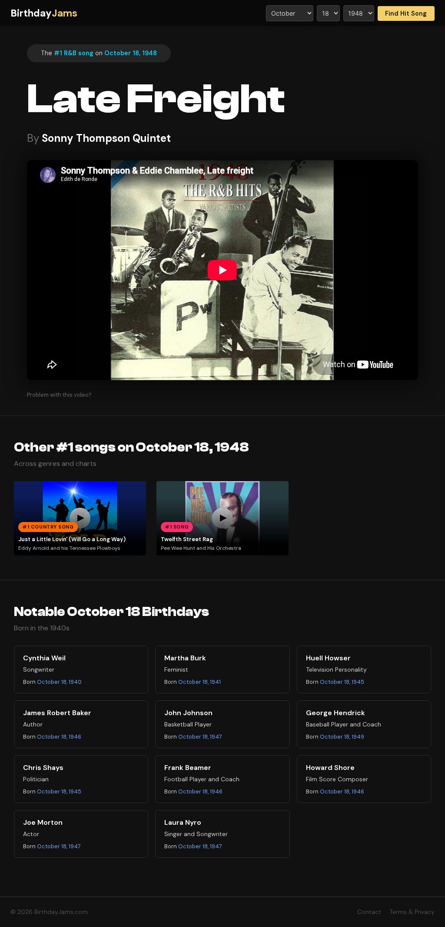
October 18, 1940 (59, 682)
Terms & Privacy (412, 912)
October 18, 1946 (59, 736)
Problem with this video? (59, 394)
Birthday (43, 13)
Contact (369, 912)
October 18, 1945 (342, 682)
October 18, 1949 (342, 736)
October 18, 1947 (200, 736)
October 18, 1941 (199, 682)
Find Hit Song (406, 13)
